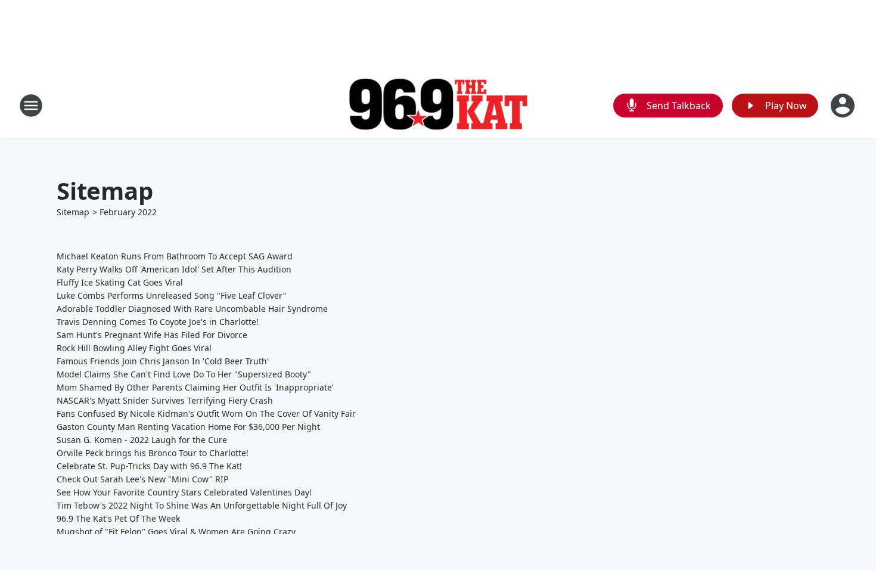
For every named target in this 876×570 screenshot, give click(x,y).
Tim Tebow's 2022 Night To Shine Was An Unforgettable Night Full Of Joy (202, 505)
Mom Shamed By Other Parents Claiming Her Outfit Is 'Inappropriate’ (195, 387)
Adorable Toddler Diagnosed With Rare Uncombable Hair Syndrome (192, 308)
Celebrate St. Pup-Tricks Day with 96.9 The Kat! (149, 466)
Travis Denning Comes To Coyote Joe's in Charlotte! (158, 321)
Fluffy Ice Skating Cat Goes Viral (120, 282)
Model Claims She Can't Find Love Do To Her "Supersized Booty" (184, 374)
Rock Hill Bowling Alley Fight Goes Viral (134, 348)
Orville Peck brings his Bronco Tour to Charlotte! (152, 453)
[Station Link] (438, 106)
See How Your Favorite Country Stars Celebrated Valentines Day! (184, 492)
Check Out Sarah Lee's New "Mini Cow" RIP (142, 479)
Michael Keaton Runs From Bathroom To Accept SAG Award (175, 256)
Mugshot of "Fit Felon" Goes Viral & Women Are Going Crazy (176, 531)
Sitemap (73, 212)
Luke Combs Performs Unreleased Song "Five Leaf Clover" (172, 295)
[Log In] (844, 105)
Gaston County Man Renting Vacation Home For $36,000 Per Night (188, 426)
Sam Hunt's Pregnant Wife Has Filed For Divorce (152, 334)
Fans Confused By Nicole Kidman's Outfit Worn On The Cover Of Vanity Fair (206, 413)
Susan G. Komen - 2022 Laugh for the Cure (142, 439)
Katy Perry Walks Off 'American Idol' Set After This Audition (174, 269)
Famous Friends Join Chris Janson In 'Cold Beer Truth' (163, 361)
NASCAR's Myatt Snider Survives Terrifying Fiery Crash (165, 400)
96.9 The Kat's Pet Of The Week (118, 518)
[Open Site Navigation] (31, 105)
